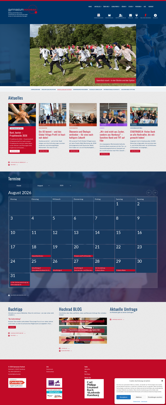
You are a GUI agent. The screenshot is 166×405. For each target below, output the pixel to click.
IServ (136, 17)
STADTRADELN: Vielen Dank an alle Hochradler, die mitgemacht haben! (142, 134)
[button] (162, 381)
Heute (19, 186)
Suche (156, 6)
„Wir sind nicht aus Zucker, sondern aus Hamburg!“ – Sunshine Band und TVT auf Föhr (112, 136)
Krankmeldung (98, 17)
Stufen (131, 6)
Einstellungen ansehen (155, 397)
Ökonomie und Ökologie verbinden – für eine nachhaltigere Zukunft (81, 134)
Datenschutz (136, 401)
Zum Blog (64, 348)
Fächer (124, 6)
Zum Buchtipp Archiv (17, 333)
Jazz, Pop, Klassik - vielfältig (122, 80)
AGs (145, 6)
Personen (138, 6)
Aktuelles (97, 6)
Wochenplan (109, 17)
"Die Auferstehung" (14, 319)
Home (90, 6)
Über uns (106, 6)
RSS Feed (13, 164)
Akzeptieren (123, 397)
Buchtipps (87, 374)
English (155, 17)
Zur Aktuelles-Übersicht (18, 162)
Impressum (144, 401)
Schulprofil (115, 6)
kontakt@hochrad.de (14, 374)
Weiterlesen (14, 151)
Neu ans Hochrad (145, 17)
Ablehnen (139, 397)
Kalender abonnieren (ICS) (18, 295)
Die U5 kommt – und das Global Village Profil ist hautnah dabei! (52, 134)
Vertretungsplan (121, 17)
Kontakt (151, 6)
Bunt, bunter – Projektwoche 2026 (18, 134)
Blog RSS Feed (65, 350)
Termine (130, 17)
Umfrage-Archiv (117, 319)
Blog (86, 371)
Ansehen (12, 327)
